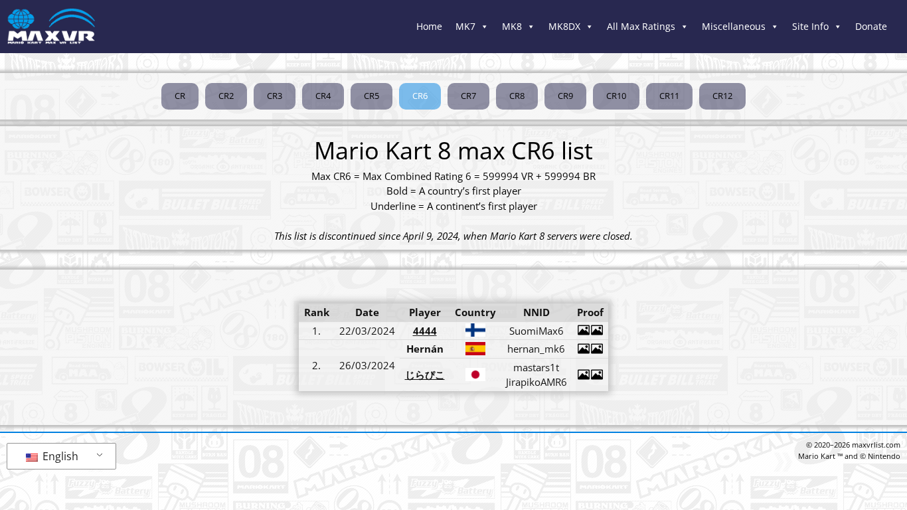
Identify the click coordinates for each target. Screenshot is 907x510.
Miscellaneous (734, 26)
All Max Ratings (641, 26)
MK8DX (564, 26)
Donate (871, 26)
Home (429, 26)
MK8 (512, 26)
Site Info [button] (810, 26)
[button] (420, 96)
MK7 (465, 26)
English (59, 456)
